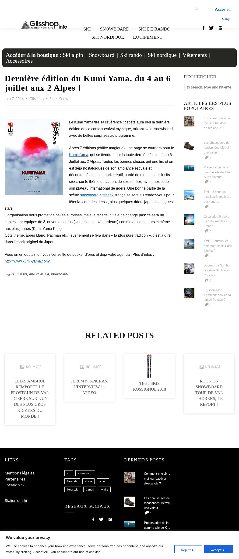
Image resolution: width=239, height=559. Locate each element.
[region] (119, 545)
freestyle (72, 489)
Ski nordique (107, 37)
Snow (63, 98)
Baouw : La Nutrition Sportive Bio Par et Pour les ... (217, 270)
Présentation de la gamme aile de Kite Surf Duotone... (217, 172)
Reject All (188, 550)
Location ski (15, 484)
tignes (90, 489)
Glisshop (37, 98)
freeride (72, 481)
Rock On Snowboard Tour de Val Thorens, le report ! (209, 393)
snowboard (89, 195)
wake (104, 489)
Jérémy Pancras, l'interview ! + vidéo (89, 387)
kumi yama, (36, 274)
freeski (108, 195)
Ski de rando (154, 28)
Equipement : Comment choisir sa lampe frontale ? (217, 295)
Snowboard (114, 28)
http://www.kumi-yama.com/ (27, 261)
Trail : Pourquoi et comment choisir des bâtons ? (218, 245)
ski (68, 473)
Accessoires (19, 61)
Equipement (147, 37)
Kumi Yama (78, 155)
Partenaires (15, 479)
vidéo (102, 481)
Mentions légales (19, 473)
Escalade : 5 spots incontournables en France (216, 221)
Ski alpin (73, 55)
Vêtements (195, 55)
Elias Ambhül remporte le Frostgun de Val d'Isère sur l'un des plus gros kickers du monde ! (30, 399)
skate (88, 481)
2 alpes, (22, 274)
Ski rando (131, 55)
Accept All (218, 550)
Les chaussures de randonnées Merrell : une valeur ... (217, 147)
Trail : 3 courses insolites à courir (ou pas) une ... (217, 196)
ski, (47, 274)
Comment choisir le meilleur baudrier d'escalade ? (217, 123)
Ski (87, 28)
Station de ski (16, 501)
